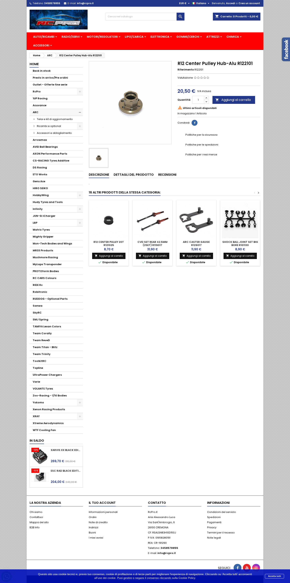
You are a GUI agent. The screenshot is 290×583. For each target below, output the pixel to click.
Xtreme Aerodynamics (48, 423)
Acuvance (39, 105)
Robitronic (40, 292)
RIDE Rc (38, 285)
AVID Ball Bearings (45, 147)
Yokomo (38, 402)
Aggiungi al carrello (233, 100)
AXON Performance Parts (50, 154)
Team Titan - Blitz (45, 347)
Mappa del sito (39, 522)
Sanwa (37, 306)
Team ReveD (41, 340)
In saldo (37, 440)
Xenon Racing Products (49, 409)
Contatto (157, 502)
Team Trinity (42, 354)
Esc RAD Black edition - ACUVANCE (66, 471)
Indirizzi (93, 527)
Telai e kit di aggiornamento (55, 119)
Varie (36, 382)
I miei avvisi (96, 538)
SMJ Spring (40, 319)
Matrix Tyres (41, 230)
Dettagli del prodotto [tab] (134, 174)
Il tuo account (102, 502)
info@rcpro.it (85, 3)
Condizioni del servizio (221, 512)
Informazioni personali (103, 512)
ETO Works (40, 174)
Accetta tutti (274, 576)
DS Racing (40, 167)
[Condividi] (194, 123)
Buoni (92, 532)
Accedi (230, 3)
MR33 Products (43, 250)
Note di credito (98, 522)
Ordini (92, 517)
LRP (35, 223)
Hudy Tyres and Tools (48, 202)
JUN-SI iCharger (44, 216)
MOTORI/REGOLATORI (102, 37)
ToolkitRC (39, 361)
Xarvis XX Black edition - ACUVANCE (66, 450)
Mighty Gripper (43, 236)
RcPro (37, 91)
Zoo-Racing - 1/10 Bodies (50, 395)
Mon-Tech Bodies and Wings (52, 243)
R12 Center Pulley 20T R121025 (109, 243)
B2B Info (35, 527)
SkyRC (37, 313)
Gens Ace (39, 181)
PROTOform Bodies (46, 271)
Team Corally (42, 333)
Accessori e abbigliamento (54, 133)
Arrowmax (40, 140)
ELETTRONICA (160, 37)
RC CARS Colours (44, 278)
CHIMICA (232, 37)
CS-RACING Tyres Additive (51, 160)
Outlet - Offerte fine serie (50, 84)
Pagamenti (214, 522)
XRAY (36, 416)
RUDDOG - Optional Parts (50, 299)
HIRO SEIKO (40, 188)
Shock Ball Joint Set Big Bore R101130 (240, 243)
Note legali (214, 538)
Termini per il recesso (221, 532)
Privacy (211, 527)
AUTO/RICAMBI (43, 37)
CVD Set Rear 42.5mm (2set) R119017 (152, 243)
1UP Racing (40, 98)
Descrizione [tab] (99, 174)
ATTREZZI (212, 37)
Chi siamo (36, 512)
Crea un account (249, 3)
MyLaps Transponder (47, 264)
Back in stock (42, 71)
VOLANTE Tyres (43, 389)
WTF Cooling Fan (44, 430)
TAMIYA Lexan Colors (47, 326)
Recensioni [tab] (167, 174)
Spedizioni (214, 517)
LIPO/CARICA (134, 37)
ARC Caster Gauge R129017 (196, 243)
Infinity (38, 209)
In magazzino (186, 113)
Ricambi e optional (49, 126)
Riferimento (186, 69)
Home (34, 64)
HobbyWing (41, 195)
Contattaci (36, 517)
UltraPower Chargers (47, 375)
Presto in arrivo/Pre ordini (50, 78)
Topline (38, 368)
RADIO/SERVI (71, 37)
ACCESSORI (41, 45)
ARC (35, 112)
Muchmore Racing (45, 257)
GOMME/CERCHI (187, 37)
